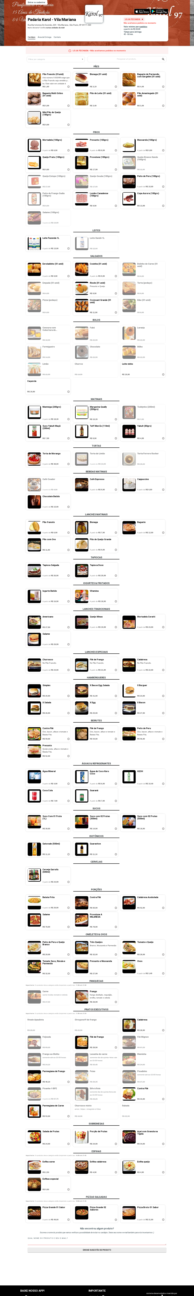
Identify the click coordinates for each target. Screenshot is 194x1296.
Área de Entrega (44, 37)
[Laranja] (128, 334)
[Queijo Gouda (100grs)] (80, 182)
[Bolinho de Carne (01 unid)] (128, 270)
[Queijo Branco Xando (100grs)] (128, 163)
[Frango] (80, 997)
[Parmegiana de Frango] (33, 1077)
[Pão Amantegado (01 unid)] (128, 100)
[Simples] (33, 691)
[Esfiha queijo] (128, 1167)
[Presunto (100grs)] (80, 145)
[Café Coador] (33, 485)
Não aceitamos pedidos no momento (140, 23)
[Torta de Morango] (33, 459)
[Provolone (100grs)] (80, 163)
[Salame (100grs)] (33, 218)
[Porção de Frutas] (80, 1138)
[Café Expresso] (80, 485)
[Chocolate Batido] (33, 502)
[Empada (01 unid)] (33, 288)
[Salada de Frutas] (33, 1138)
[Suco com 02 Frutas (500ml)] (128, 823)
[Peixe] (80, 1077)
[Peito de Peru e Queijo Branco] (33, 948)
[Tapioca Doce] (80, 571)
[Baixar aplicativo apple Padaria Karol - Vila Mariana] (142, 11)
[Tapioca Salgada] (33, 571)
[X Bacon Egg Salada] (80, 691)
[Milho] (128, 352)
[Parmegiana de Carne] (33, 1111)
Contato (57, 37)
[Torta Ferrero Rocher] (128, 459)
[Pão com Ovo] (33, 545)
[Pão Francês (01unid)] (33, 81)
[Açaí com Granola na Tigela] (128, 1138)
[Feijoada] (33, 1042)
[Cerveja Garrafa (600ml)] (33, 876)
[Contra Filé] (33, 734)
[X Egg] (80, 708)
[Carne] (33, 997)
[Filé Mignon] (128, 1042)
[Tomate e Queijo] (128, 948)
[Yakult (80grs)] (128, 432)
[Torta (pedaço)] (128, 288)
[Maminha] (128, 1060)
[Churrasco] (33, 665)
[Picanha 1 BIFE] (33, 1094)
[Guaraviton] (80, 849)
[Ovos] (128, 967)
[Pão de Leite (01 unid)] (80, 100)
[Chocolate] (80, 352)
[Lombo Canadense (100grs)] (80, 200)
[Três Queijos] (80, 948)
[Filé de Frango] (80, 665)
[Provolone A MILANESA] (80, 921)
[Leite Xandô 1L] (80, 243)
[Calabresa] (128, 665)
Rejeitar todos (154, 1290)
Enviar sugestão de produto (97, 1250)
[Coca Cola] (33, 796)
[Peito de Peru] (128, 734)
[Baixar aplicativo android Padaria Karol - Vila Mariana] (159, 11)
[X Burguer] (128, 691)
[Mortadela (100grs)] (33, 145)
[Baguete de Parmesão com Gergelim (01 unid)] (128, 81)
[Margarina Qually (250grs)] (80, 413)
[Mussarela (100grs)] (128, 145)
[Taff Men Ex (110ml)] (80, 432)
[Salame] (33, 639)
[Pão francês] (33, 528)
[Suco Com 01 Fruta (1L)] (33, 823)
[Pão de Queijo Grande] (80, 545)
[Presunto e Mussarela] (80, 967)
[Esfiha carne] (33, 1167)
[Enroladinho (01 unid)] (33, 270)
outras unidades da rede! (55, 28)
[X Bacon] (128, 708)
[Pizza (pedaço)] (33, 306)
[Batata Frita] (33, 903)
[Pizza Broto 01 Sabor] (128, 1214)
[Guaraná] (80, 796)
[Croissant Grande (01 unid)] (80, 306)
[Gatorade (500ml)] (33, 849)
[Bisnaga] (80, 528)
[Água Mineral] (33, 778)
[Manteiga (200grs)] (33, 413)
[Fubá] (80, 334)
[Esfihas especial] (33, 1184)
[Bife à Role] (80, 1094)
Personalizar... (182, 1290)
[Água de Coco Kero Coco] (80, 778)
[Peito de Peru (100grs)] (128, 182)
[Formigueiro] (33, 352)
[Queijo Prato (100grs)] (33, 163)
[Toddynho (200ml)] (128, 413)
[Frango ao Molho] (33, 1060)
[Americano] (33, 622)
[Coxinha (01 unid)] (80, 270)
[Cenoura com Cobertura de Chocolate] (33, 334)
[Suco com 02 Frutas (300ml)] (80, 823)
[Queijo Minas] (80, 622)
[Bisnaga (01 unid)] (80, 81)
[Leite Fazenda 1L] (33, 243)
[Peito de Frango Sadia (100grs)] (33, 200)
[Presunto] (33, 751)
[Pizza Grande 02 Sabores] (80, 1214)
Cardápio (31, 37)
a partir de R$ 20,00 (132, 29)
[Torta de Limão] (80, 459)
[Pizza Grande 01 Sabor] (33, 1214)
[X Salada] (33, 708)
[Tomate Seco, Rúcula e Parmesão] (33, 967)
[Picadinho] (128, 1077)
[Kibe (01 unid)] (128, 306)
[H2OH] (128, 778)
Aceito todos (168, 1290)
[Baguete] (128, 528)
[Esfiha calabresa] (80, 1167)
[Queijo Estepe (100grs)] (33, 182)
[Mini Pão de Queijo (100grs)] (33, 119)
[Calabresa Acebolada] (128, 903)
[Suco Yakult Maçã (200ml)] (33, 432)
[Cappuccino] (128, 485)
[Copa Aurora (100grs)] (128, 200)
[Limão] (33, 369)
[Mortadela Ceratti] (128, 622)
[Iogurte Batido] (33, 596)
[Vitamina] (80, 596)
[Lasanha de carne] (80, 1060)
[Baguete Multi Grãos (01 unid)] (33, 100)
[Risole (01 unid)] (80, 288)
